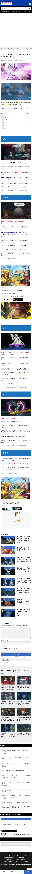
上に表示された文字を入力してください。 (10, 648)
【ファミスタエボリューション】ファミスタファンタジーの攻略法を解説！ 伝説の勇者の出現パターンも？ (16, 776)
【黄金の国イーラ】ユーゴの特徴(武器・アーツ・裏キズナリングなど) (24, 703)
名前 (4, 640)
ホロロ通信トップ (10, 855)
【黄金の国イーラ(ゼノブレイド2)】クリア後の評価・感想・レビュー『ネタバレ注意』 (8, 687)
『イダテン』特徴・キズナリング (9, 258)
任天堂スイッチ (5, 60)
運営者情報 (25, 861)
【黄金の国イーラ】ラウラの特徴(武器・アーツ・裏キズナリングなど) (24, 719)
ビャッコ (5, 117)
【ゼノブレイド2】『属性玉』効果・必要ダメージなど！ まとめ (24, 548)
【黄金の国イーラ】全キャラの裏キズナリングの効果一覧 (8, 702)
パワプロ (22, 11)
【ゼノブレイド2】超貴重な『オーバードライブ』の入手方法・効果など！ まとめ (24, 581)
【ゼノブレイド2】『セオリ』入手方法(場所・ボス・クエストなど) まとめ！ (23, 570)
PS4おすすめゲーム (21, 855)
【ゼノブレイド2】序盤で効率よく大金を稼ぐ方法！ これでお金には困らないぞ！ (24, 591)
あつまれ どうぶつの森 (15, 11)
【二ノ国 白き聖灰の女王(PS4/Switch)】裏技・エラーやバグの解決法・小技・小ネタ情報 (16, 789)
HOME (3, 48)
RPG (10, 60)
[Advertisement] (16, 30)
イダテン (5, 119)
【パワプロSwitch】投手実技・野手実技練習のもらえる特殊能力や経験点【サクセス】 (16, 751)
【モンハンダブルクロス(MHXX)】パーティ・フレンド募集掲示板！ (15, 764)
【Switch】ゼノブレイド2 (22, 48)
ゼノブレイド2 (14, 60)
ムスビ (5, 122)
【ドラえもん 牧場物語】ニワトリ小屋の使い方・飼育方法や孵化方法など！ (16, 783)
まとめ (5, 128)
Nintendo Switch (11, 48)
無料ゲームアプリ (11, 859)
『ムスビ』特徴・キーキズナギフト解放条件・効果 (13, 387)
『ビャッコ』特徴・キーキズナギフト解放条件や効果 (14, 190)
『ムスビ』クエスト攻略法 (7, 383)
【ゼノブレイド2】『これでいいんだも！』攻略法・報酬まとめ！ (24, 601)
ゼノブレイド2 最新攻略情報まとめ (9, 473)
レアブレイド (21, 60)
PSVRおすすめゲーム (22, 857)
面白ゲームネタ (21, 859)
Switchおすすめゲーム (10, 857)
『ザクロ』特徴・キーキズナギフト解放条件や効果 (13, 445)
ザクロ (5, 125)
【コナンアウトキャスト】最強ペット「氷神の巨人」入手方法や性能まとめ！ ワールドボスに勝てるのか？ (16, 796)
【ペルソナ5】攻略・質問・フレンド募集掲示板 (12, 802)
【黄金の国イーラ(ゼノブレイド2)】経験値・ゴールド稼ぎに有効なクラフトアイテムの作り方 (8, 736)
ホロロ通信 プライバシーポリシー (12, 861)
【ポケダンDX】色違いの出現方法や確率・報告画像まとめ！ (14, 770)
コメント (14, 625)
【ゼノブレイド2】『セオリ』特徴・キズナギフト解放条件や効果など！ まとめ (24, 559)
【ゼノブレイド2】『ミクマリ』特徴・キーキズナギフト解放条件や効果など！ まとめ (24, 539)
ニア (25, 60)
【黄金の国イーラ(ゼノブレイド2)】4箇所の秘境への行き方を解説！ (23, 687)
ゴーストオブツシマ (5, 11)
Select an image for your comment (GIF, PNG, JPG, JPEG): (13, 656)
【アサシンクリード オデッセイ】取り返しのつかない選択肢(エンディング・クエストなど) (15, 758)
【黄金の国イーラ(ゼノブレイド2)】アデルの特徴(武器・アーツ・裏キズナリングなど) (8, 719)
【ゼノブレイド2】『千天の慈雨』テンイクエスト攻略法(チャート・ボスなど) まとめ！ (24, 612)
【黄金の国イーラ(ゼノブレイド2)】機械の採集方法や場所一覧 (24, 735)
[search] (29, 8)
